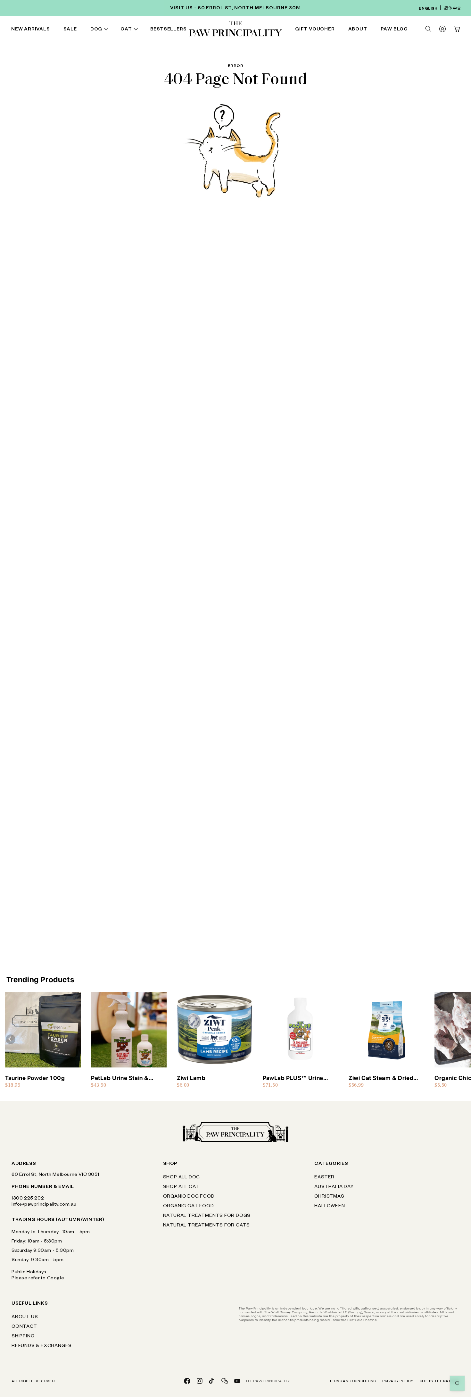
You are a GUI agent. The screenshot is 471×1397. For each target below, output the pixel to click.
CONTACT (24, 1327)
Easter (324, 1177)
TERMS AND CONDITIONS (355, 1382)
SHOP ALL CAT (181, 1187)
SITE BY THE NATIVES (439, 1382)
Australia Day (333, 1187)
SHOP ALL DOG (181, 1177)
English (428, 9)
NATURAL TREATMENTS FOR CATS (206, 1225)
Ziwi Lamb (191, 1078)
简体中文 (452, 9)
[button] (100, 30)
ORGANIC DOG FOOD (189, 1197)
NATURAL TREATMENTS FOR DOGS (207, 1216)
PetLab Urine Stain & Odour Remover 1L (120, 1078)
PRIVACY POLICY (400, 1382)
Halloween (329, 1206)
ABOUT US (25, 1317)
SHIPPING (23, 1336)
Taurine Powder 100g (35, 1078)
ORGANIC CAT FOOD (188, 1206)
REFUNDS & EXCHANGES (42, 1346)
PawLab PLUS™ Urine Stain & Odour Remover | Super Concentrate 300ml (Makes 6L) (299, 1078)
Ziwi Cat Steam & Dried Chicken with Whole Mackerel (381, 1078)
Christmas (329, 1197)
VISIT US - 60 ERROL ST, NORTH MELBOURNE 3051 (235, 8)
